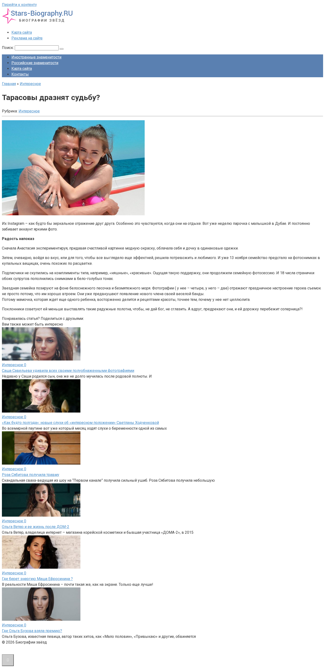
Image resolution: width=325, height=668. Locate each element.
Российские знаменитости (34, 63)
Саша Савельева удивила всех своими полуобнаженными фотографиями (68, 370)
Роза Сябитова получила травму (30, 474)
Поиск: (8, 47)
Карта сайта (21, 32)
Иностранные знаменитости (36, 57)
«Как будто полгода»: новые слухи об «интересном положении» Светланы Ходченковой (80, 422)
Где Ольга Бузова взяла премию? (32, 631)
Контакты (20, 74)
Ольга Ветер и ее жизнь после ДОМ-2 (35, 526)
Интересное (29, 111)
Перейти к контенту (19, 4)
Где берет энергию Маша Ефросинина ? (37, 579)
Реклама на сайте (27, 38)
